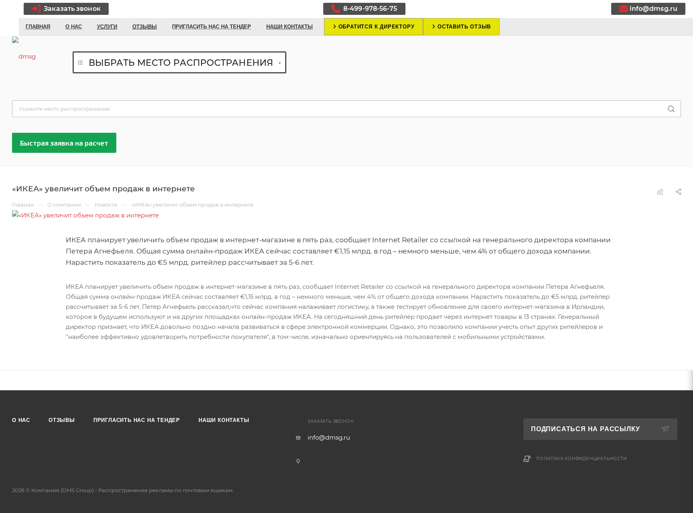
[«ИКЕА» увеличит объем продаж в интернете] (346, 215)
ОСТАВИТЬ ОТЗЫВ (463, 27)
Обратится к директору (375, 27)
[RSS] (660, 192)
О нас (21, 420)
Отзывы (62, 420)
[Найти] (671, 108)
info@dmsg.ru (653, 8)
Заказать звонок (71, 8)
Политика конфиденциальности (581, 458)
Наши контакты (224, 420)
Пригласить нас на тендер (136, 420)
